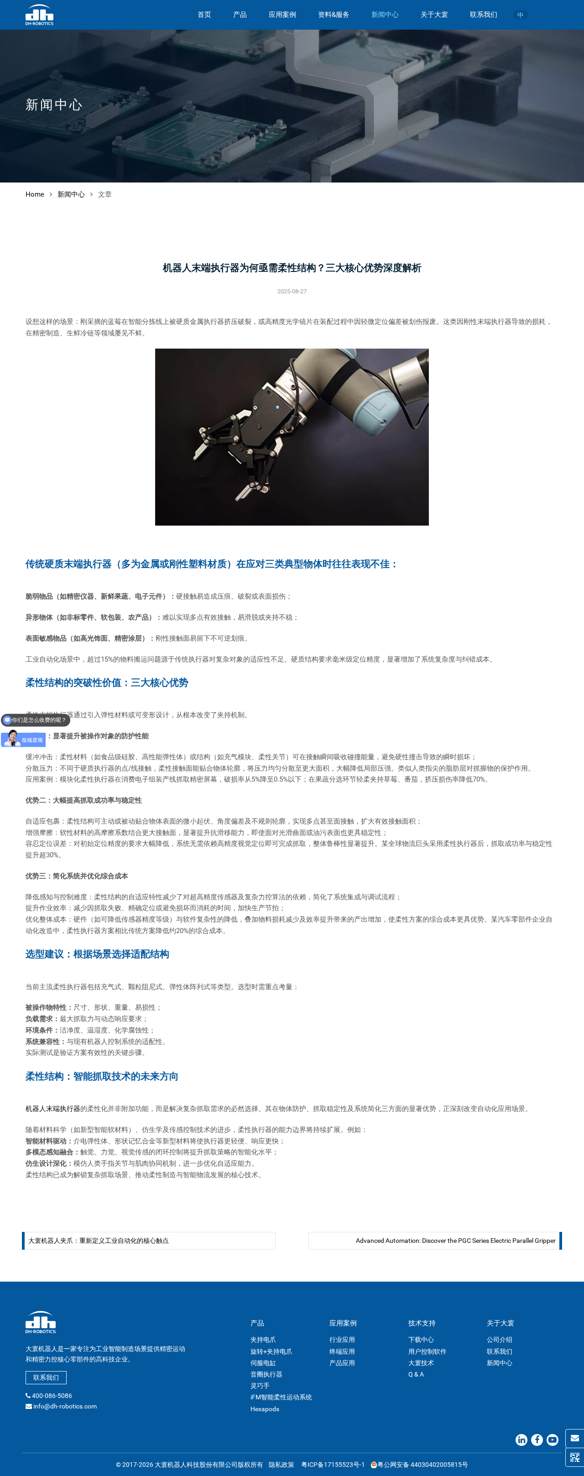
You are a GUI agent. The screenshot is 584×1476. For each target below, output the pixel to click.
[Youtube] (552, 1440)
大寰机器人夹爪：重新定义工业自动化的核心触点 (98, 1240)
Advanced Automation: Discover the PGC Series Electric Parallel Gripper (456, 1240)
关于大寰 (434, 14)
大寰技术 (421, 1362)
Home (35, 194)
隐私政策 (281, 1464)
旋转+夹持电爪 (271, 1351)
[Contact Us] (574, 1438)
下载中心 (421, 1339)
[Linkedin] (521, 1440)
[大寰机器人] (39, 14)
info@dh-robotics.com (65, 1406)
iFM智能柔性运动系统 (281, 1397)
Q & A (416, 1374)
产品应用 (342, 1362)
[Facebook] (537, 1440)
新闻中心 (385, 14)
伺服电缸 (263, 1362)
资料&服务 (333, 14)
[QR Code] (574, 1457)
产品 (240, 14)
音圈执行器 (266, 1374)
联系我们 (483, 14)
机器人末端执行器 (53, 1109)
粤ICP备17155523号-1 (333, 1464)
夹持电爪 (263, 1339)
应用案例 (282, 14)
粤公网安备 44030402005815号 (422, 1464)
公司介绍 (499, 1339)
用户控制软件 (427, 1351)
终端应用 (342, 1351)
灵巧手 (260, 1385)
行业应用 (342, 1339)
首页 (204, 14)
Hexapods (264, 1409)
